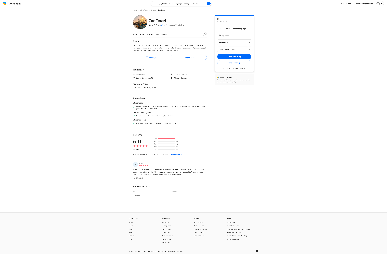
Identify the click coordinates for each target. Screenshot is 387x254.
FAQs (157, 34)
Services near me (199, 236)
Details (142, 34)
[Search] (209, 3)
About (135, 34)
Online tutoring (199, 232)
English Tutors (166, 229)
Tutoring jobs (231, 222)
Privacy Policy (159, 251)
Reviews (149, 34)
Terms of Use (148, 251)
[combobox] (172, 3)
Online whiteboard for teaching (237, 236)
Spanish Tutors (166, 239)
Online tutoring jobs (233, 226)
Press (131, 232)
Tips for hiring (198, 222)
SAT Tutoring (166, 232)
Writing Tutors (144, 10)
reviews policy (176, 154)
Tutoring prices (199, 226)
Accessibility (171, 251)
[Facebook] (257, 251)
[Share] (205, 34)
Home (135, 10)
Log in (131, 226)
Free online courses (200, 229)
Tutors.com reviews (233, 239)
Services (164, 34)
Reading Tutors (166, 226)
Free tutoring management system (238, 229)
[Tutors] (12, 3)
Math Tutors (165, 222)
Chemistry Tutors (167, 236)
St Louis (153, 10)
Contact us (132, 236)
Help (130, 239)
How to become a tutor (234, 232)
